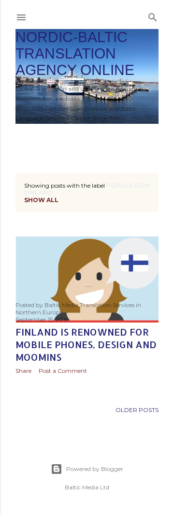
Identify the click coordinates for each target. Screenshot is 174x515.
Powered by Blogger (94, 468)
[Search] (153, 15)
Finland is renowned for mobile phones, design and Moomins (86, 344)
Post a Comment (63, 370)
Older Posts (137, 409)
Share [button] (23, 370)
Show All (41, 200)
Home (30, 136)
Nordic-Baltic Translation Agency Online (74, 53)
